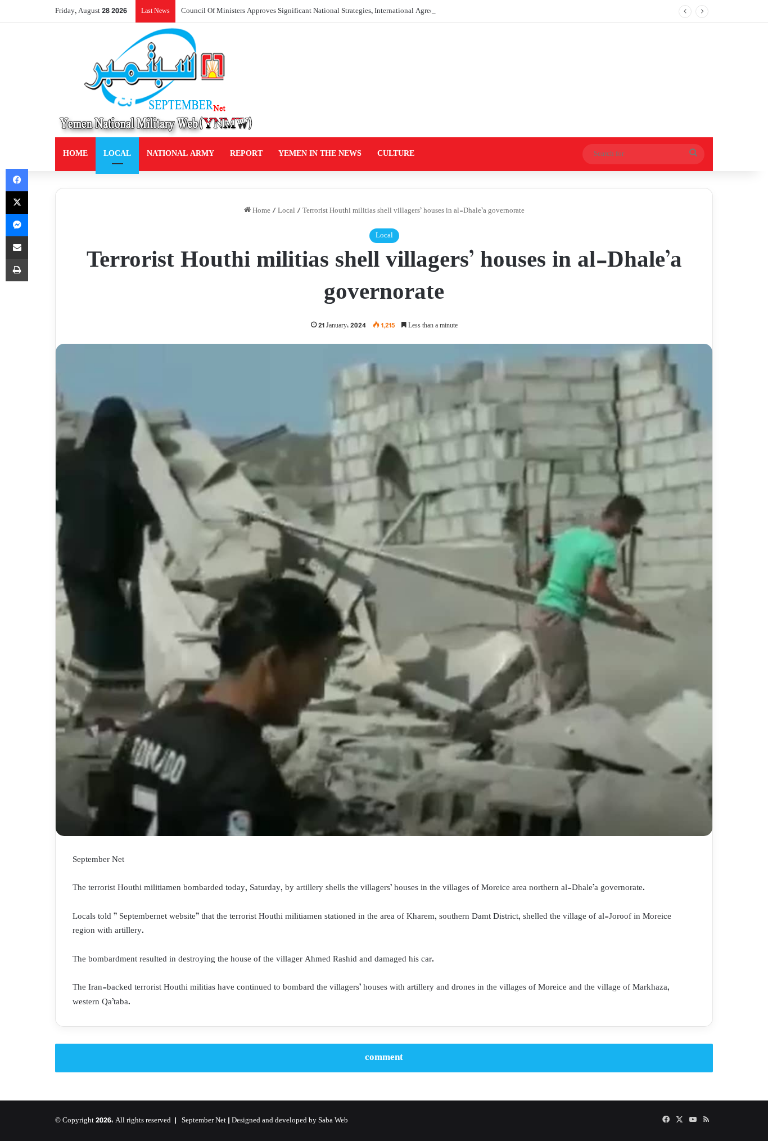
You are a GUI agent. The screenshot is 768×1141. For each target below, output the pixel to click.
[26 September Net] (157, 80)
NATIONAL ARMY (180, 153)
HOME (75, 153)
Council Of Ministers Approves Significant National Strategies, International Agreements (316, 11)
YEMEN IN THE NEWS (320, 153)
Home (260, 211)
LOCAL (117, 153)
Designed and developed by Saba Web (290, 1121)
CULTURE (395, 153)
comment (384, 1058)
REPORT (246, 153)
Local (286, 211)
